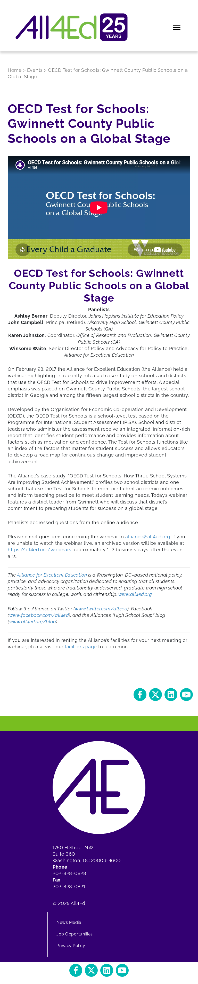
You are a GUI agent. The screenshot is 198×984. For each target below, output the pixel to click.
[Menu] (177, 27)
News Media (68, 922)
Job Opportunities (74, 934)
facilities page (81, 646)
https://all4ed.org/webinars (39, 549)
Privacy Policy (70, 945)
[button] (140, 694)
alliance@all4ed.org (147, 536)
